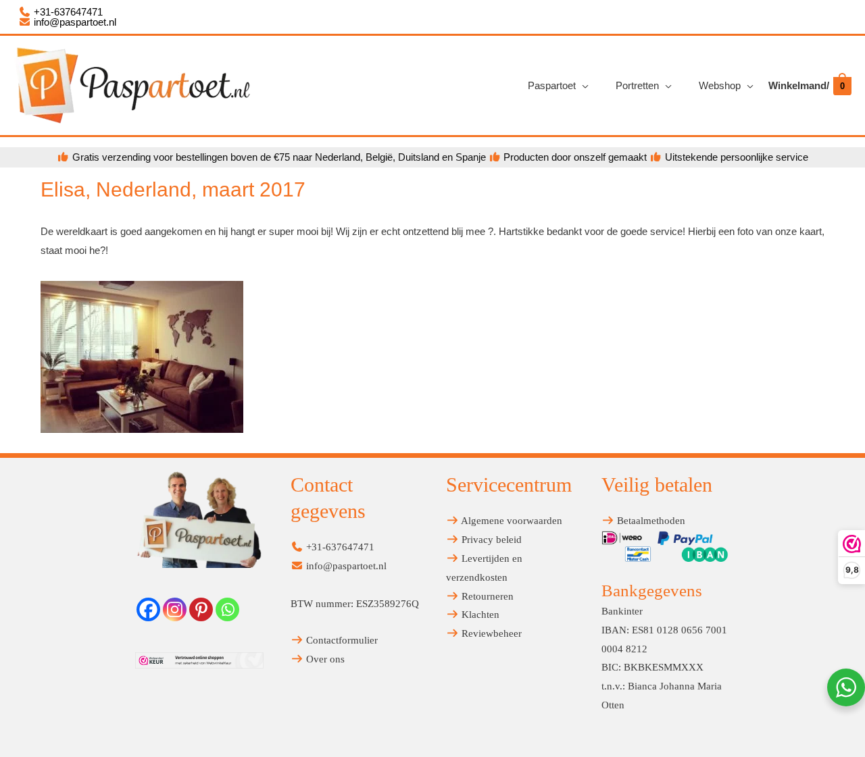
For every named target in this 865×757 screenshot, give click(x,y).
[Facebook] (148, 609)
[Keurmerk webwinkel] (199, 660)
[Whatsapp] (227, 609)
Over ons (324, 659)
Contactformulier (340, 640)
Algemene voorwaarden (510, 520)
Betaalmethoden (649, 520)
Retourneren (486, 596)
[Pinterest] (201, 609)
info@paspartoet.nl (73, 22)
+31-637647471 (67, 12)
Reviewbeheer (490, 633)
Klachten (479, 614)
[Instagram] (175, 609)
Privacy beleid (490, 539)
